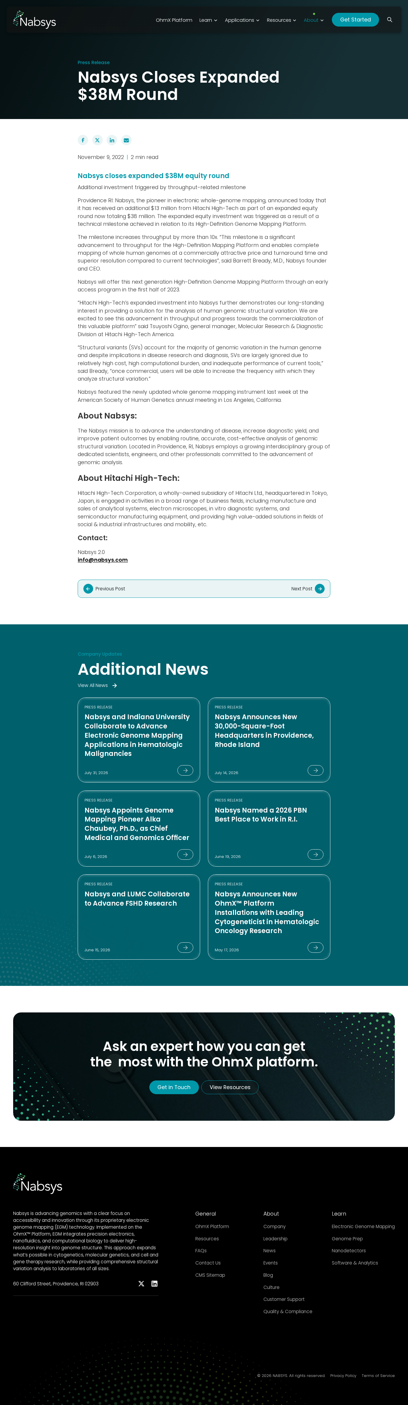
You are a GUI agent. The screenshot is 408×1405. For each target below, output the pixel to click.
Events (270, 1263)
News (269, 1250)
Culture (271, 1287)
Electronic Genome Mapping (363, 1226)
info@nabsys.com (103, 559)
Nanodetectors (349, 1250)
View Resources (230, 1087)
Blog (268, 1275)
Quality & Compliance (287, 1311)
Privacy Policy (343, 1375)
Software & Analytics (355, 1263)
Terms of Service (378, 1375)
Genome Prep (347, 1239)
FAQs (201, 1250)
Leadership (275, 1239)
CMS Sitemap (210, 1275)
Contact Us (208, 1263)
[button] (208, 20)
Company (274, 1226)
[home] (34, 19)
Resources (207, 1239)
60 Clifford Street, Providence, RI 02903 (56, 1284)
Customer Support (284, 1299)
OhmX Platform (212, 1226)
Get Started (355, 19)
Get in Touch (174, 1087)
